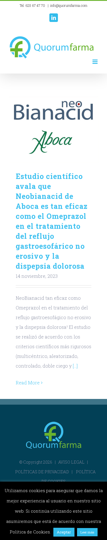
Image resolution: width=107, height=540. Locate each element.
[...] (75, 366)
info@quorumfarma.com (68, 5)
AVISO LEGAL (71, 462)
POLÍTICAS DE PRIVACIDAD (42, 471)
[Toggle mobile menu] (95, 62)
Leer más (87, 532)
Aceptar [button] (64, 532)
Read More (28, 383)
